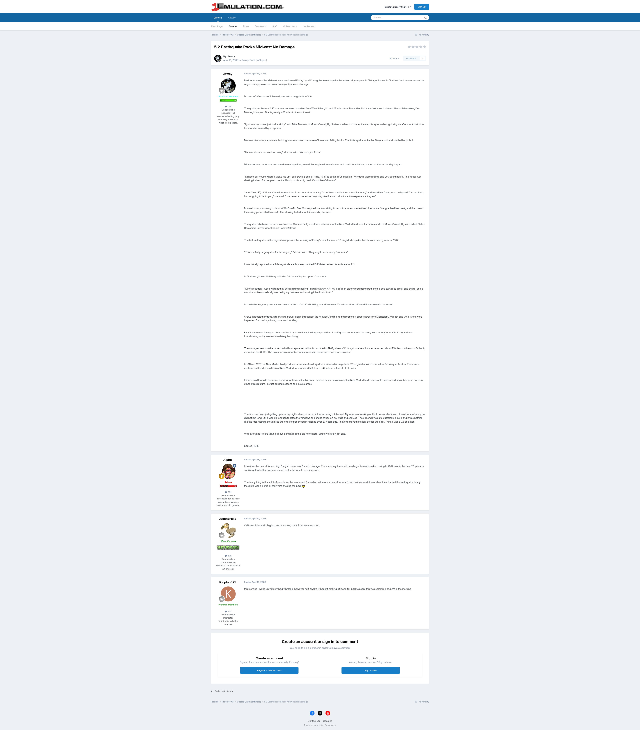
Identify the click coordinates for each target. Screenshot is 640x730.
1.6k (229, 106)
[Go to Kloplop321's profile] (228, 593)
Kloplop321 (227, 582)
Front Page (217, 26)
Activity (232, 17)
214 (229, 611)
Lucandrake (227, 518)
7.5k (229, 492)
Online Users (290, 26)
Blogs (246, 26)
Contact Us (314, 720)
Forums (233, 26)
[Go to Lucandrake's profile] (228, 530)
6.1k (229, 555)
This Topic (412, 17)
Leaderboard (309, 26)
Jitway (231, 56)
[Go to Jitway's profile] (218, 58)
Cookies (327, 720)
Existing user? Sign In (397, 7)
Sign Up (422, 6)
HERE (256, 445)
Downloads (260, 26)
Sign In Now (371, 670)
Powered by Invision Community (320, 725)
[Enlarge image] (303, 485)
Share (395, 58)
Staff (274, 26)
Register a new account (269, 670)
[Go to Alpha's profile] (228, 471)
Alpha (227, 459)
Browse (218, 17)
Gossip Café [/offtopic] (254, 60)
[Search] (425, 17)
